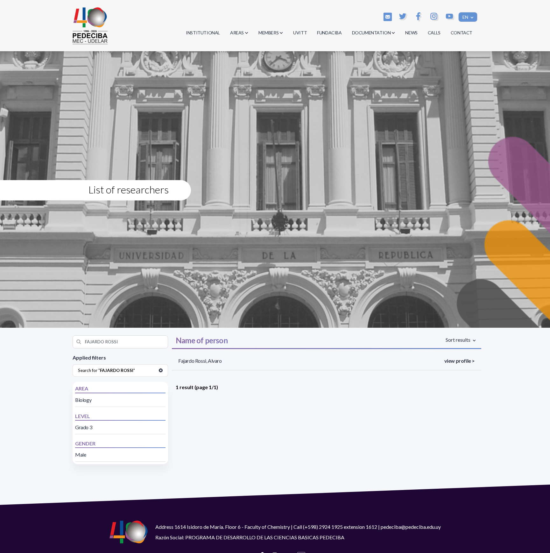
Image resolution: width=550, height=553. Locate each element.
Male (80, 455)
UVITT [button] (300, 32)
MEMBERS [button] (268, 32)
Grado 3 (83, 427)
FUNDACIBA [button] (329, 32)
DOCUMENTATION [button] (371, 32)
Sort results (458, 340)
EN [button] (465, 17)
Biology (83, 400)
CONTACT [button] (461, 32)
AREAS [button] (237, 32)
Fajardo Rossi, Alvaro (200, 361)
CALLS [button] (434, 32)
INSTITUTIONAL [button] (203, 32)
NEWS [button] (411, 32)
